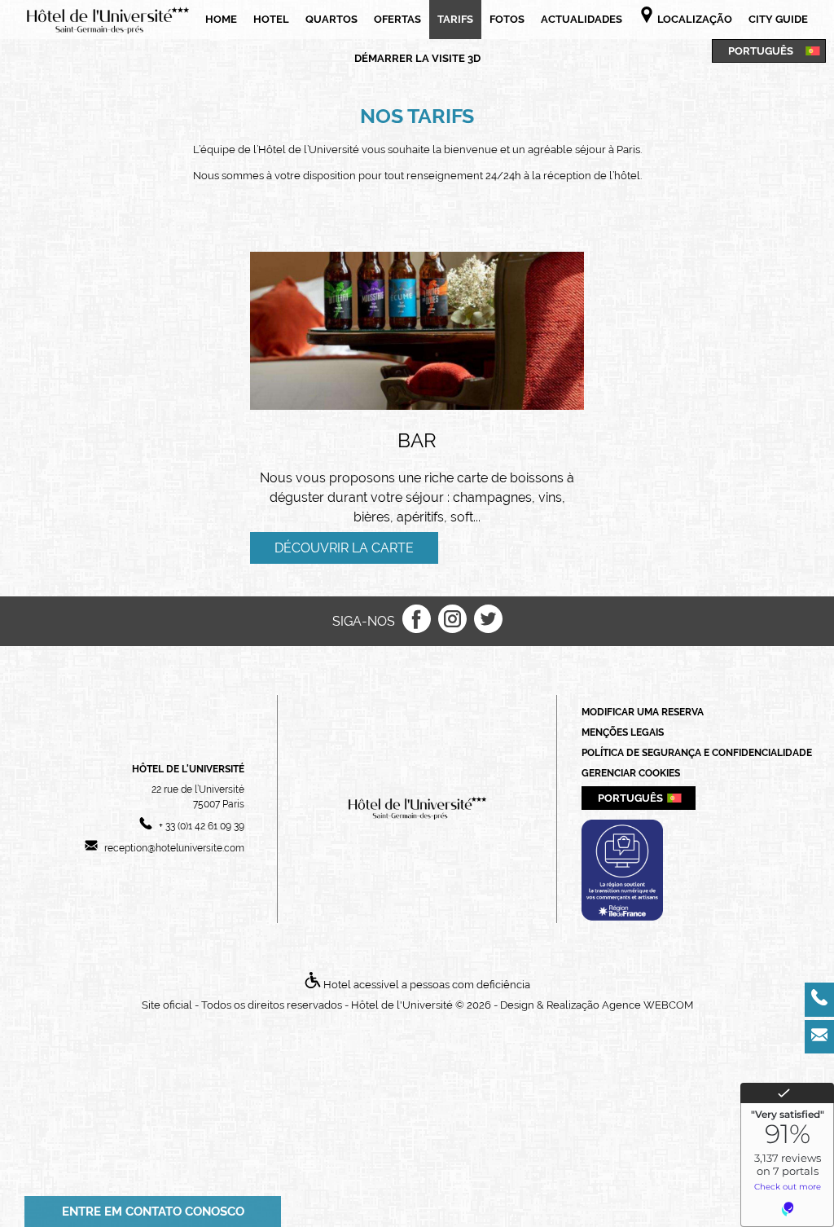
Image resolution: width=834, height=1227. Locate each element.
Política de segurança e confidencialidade (697, 753)
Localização (693, 19)
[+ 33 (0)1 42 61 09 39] (819, 1000)
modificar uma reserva (643, 712)
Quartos (331, 19)
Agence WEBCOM (647, 1005)
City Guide (778, 19)
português (760, 50)
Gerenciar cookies (631, 773)
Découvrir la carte (344, 548)
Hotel (271, 19)
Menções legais (623, 732)
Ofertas (397, 19)
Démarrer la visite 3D (417, 58)
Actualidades (581, 19)
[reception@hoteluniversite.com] (819, 1037)
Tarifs (455, 19)
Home (221, 19)
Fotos (507, 19)
